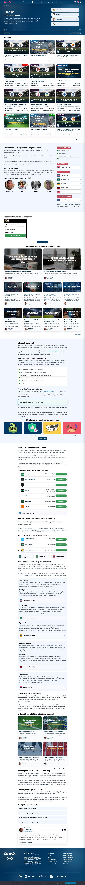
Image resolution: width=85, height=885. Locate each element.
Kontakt (49, 857)
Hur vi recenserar (52, 859)
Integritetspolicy (67, 863)
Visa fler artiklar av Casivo (60, 768)
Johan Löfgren (14, 29)
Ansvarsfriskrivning (68, 859)
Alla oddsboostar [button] (42, 242)
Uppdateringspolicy (52, 863)
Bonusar (35, 2)
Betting (51, 2)
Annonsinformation (67, 855)
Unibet (27, 474)
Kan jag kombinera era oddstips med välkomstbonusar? (33, 817)
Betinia (27, 490)
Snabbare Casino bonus (29, 539)
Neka (63, 882)
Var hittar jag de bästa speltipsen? (27, 808)
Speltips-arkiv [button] (77, 139)
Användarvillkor (67, 861)
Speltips (60, 2)
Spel (43, 2)
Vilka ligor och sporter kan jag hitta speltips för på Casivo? (34, 822)
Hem (4, 5)
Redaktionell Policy (52, 861)
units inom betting (49, 391)
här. (52, 801)
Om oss (49, 855)
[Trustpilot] (61, 877)
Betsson (27, 496)
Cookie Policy (66, 866)
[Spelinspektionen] (51, 877)
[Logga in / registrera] (80, 2)
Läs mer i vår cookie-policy (54, 883)
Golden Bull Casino (30, 479)
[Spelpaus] (29, 877)
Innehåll (6, 33)
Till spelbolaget (61, 474)
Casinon (26, 2)
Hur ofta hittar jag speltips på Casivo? (28, 813)
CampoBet (28, 501)
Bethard (27, 485)
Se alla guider (42, 438)
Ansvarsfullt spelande (68, 857)
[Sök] (75, 2)
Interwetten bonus (30, 550)
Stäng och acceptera (70, 883)
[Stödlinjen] (42, 877)
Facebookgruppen (53, 351)
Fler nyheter (77, 334)
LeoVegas (27, 506)
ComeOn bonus (29, 544)
